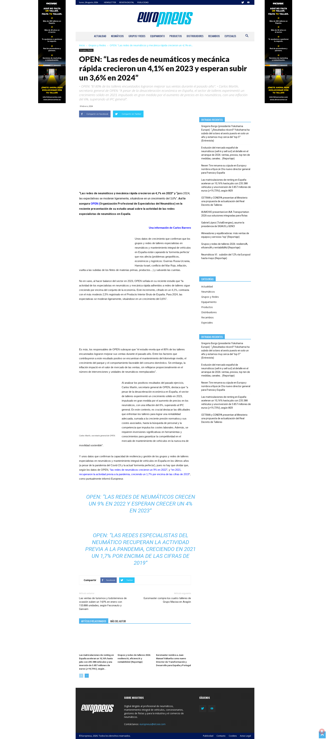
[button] (247, 36)
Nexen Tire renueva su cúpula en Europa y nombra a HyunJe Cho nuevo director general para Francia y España (225, 169)
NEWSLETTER (110, 2)
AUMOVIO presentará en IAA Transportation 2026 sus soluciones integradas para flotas (225, 214)
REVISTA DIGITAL (126, 2)
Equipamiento (157, 36)
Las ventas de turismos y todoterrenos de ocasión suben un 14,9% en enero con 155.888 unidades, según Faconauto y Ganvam (103, 604)
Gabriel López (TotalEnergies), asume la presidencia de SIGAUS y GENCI (222, 224)
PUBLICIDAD (142, 2)
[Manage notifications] (322, 731)
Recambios (214, 36)
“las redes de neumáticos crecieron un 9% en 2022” (138, 469)
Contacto (221, 735)
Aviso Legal (245, 735)
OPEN (94, 203)
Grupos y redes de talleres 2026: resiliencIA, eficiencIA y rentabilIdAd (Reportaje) (134, 658)
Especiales (230, 36)
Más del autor (118, 621)
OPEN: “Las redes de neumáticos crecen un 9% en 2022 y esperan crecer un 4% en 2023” (140, 504)
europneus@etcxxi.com (153, 724)
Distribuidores (195, 36)
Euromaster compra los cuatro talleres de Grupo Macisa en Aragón (167, 600)
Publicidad (208, 735)
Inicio (82, 45)
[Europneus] (165, 18)
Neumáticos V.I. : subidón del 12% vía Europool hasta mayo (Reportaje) (225, 256)
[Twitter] (242, 2)
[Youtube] (248, 2)
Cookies (233, 735)
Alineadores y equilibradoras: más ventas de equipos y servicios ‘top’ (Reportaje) (225, 235)
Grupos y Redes (137, 36)
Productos (175, 36)
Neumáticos (117, 36)
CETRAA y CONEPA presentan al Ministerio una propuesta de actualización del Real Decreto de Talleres (224, 201)
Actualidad (100, 36)
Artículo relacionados (93, 621)
